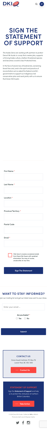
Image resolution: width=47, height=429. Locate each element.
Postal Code (9, 224)
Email (7, 237)
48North (35, 414)
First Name (9, 171)
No (28, 318)
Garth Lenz (21, 417)
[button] (42, 4)
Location (8, 197)
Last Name (9, 184)
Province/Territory (12, 211)
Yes (20, 318)
